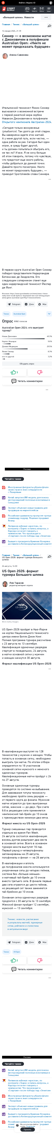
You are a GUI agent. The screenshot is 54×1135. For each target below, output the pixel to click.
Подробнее (30, 1126)
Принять (27, 1129)
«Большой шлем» (30, 24)
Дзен (31, 304)
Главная (6, 24)
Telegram (16, 304)
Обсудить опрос (27, 363)
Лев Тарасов (16, 583)
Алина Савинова (18, 55)
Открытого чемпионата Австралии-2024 (26, 122)
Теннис (16, 24)
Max (44, 304)
